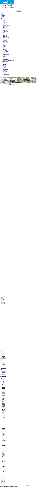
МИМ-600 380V (3, 428)
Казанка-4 (3, 412)
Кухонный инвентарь (6, 83)
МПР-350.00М (3, 455)
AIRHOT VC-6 (3, 406)
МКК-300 (4, 444)
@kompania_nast (12, 7)
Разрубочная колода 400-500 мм (3, 477)
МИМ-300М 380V (3, 395)
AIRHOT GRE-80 (3, 460)
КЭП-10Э (3, 401)
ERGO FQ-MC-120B (3, 450)
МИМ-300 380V (3, 417)
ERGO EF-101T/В (3, 434)
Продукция (3, 83)
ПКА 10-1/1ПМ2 (3, 439)
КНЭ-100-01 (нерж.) (3, 471)
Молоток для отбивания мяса (11, 84)
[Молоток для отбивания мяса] (10, 89)
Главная (1, 83)
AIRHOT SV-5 (3, 384)
